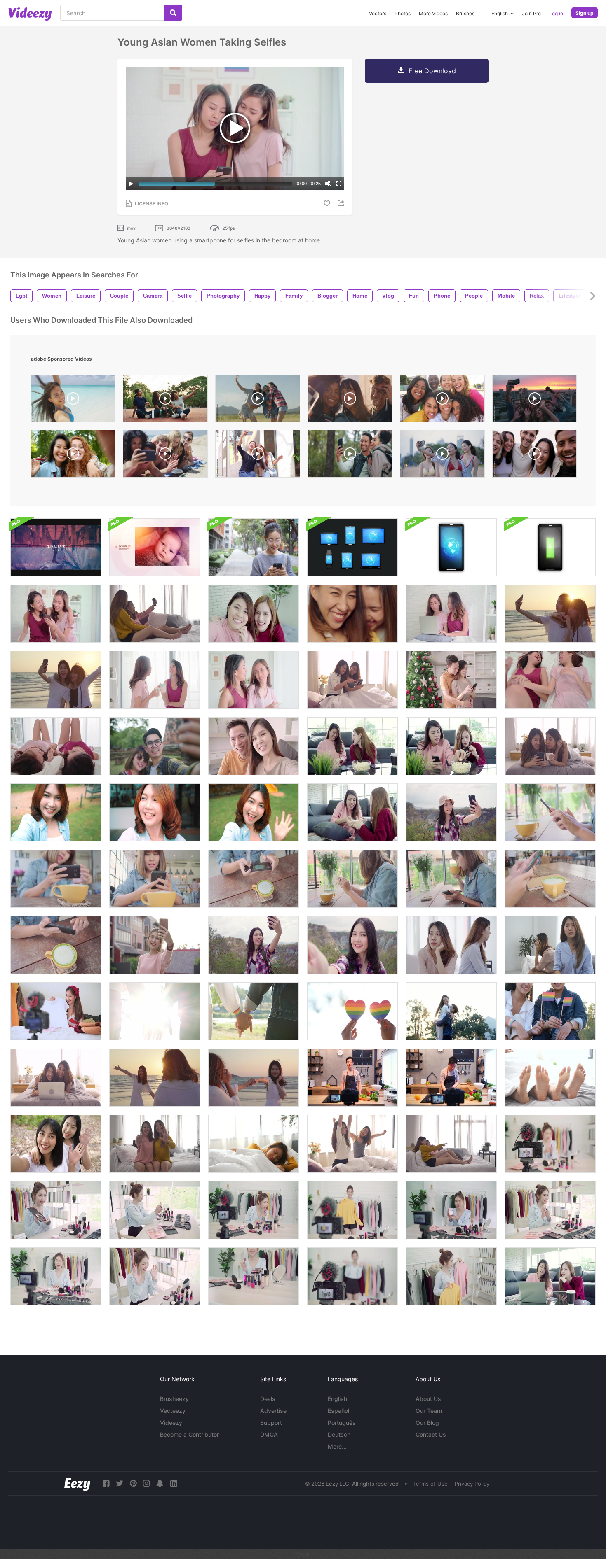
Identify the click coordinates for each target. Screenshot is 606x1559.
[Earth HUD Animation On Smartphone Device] (451, 547)
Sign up (584, 13)
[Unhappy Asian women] (550, 945)
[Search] (173, 13)
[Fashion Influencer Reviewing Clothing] (55, 1011)
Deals (267, 1398)
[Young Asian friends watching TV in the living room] (451, 1144)
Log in (556, 13)
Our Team (429, 1410)
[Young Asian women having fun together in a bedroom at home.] (550, 680)
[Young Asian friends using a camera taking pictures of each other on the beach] (154, 1078)
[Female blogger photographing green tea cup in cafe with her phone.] (550, 812)
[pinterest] (133, 1483)
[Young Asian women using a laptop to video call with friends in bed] (55, 1078)
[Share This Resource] (342, 203)
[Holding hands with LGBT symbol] (154, 1011)
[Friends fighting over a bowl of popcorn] (352, 812)
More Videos (433, 13)
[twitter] (119, 1483)
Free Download (432, 71)
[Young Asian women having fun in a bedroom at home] (55, 746)
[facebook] (106, 1483)
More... (337, 1446)
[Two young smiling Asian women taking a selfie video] (55, 1144)
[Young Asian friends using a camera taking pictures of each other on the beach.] (253, 1078)
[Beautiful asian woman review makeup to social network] (253, 1210)
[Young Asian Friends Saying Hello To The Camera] (154, 1144)
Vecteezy (173, 1410)
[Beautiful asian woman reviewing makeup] (55, 1210)
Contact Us (431, 1434)
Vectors (377, 13)
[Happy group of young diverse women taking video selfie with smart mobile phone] (442, 400)
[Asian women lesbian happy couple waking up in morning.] (352, 1144)
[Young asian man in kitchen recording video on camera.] (352, 1078)
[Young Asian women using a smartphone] (55, 614)
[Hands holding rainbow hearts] (352, 1011)
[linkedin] (173, 1483)
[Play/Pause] (131, 183)
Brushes (465, 13)
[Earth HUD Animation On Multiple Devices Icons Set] (352, 547)
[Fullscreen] (339, 183)
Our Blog (427, 1422)
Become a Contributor (189, 1434)
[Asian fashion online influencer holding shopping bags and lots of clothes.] (352, 1210)
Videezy (171, 1422)
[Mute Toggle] (328, 183)
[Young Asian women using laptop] (451, 614)
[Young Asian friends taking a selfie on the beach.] (55, 680)
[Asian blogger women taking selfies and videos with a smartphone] (253, 614)
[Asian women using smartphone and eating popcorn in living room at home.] (352, 746)
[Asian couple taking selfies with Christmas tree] (451, 680)
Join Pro (531, 13)
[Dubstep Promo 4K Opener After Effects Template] (55, 547)
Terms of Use (430, 1483)
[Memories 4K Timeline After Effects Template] (154, 547)
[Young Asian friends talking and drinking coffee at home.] (253, 680)
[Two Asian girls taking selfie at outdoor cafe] (258, 455)
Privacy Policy (472, 1483)
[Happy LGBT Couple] (451, 1011)
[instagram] (146, 1483)
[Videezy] (30, 14)
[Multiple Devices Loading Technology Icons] (550, 547)
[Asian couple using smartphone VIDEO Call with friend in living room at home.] (253, 746)
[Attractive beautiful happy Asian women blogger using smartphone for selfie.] (154, 812)
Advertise (273, 1410)
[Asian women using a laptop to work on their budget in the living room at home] (550, 1276)
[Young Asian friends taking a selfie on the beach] (550, 614)
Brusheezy (174, 1398)
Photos (403, 13)
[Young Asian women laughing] (352, 614)
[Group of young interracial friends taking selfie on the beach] (165, 455)
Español (338, 1410)
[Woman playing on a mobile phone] (253, 547)
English (337, 1398)
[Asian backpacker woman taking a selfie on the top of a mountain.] (451, 812)
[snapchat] (160, 1483)
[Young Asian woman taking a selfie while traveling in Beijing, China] (154, 945)
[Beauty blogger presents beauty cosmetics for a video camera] (550, 1144)
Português (342, 1422)
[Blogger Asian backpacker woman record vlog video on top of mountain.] (253, 945)
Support (271, 1422)
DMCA (269, 1434)
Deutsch (339, 1434)
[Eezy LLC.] (77, 1483)
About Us (428, 1398)
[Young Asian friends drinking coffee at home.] (154, 680)
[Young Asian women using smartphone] (550, 746)
